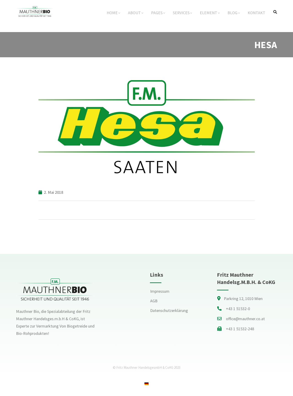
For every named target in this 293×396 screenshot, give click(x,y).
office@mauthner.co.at (245, 318)
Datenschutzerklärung (169, 310)
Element (208, 12)
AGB (153, 300)
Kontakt (256, 12)
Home (112, 12)
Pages (157, 12)
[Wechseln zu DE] (146, 383)
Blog (232, 12)
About (134, 12)
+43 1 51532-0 (238, 308)
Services (181, 12)
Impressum (159, 291)
